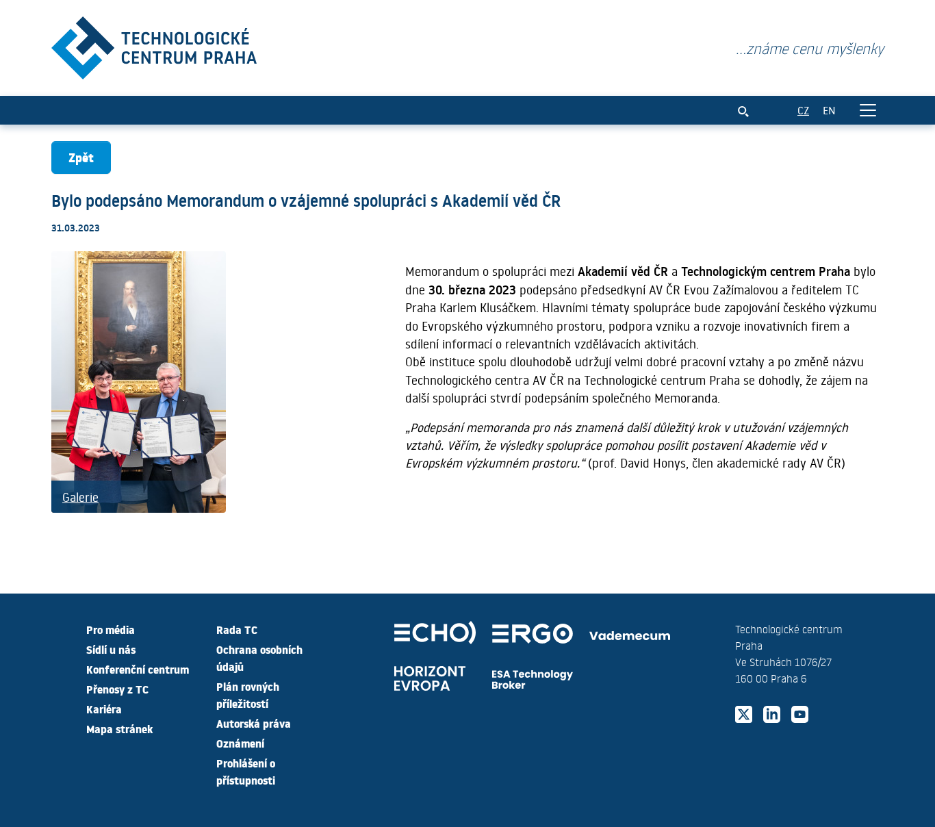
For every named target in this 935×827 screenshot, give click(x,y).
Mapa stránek (119, 728)
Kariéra (104, 708)
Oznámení (240, 743)
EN (829, 109)
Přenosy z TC (117, 689)
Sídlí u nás (111, 649)
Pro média (110, 629)
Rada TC (236, 629)
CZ (803, 109)
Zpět (81, 157)
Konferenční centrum (137, 669)
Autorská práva (253, 723)
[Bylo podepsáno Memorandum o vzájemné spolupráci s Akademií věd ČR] (154, 44)
